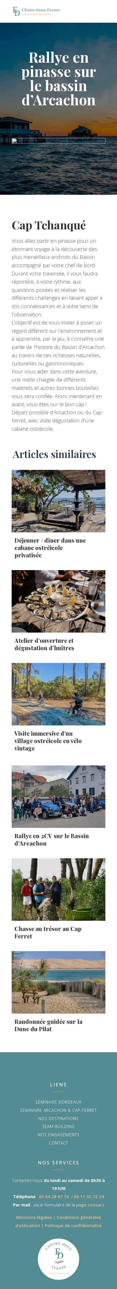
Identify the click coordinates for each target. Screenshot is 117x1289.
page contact (90, 1205)
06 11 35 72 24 (89, 1196)
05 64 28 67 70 (54, 1196)
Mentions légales (34, 1217)
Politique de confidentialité (73, 1225)
